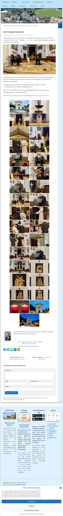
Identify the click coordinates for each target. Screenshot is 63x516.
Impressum (41, 514)
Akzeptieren (31, 501)
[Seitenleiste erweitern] (60, 25)
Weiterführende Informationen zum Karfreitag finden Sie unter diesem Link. (26, 95)
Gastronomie (25, 2)
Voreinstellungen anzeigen (31, 510)
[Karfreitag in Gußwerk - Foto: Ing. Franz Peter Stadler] (19, 106)
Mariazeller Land (38, 2)
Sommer (4, 6)
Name (7, 381)
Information (33, 6)
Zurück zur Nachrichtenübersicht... (29, 346)
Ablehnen (31, 506)
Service (43, 6)
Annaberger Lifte (11, 447)
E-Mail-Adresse (34, 381)
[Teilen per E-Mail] (15, 350)
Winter (13, 6)
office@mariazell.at (21, 484)
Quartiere (15, 2)
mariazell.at (5, 2)
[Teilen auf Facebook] (4, 350)
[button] (60, 488)
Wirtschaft (22, 6)
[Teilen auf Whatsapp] (11, 350)
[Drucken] (18, 350)
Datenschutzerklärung (33, 514)
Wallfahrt (50, 2)
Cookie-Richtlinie (23, 514)
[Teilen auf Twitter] (8, 350)
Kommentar (8, 370)
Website (7, 386)
